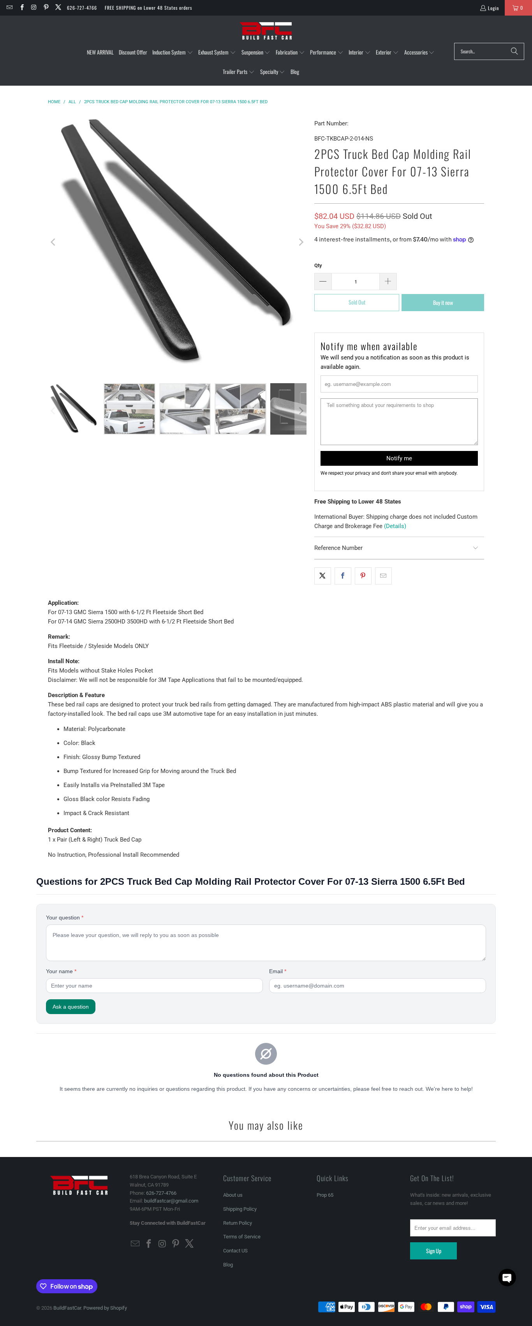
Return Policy (237, 1223)
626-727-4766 (82, 7)
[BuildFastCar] (266, 31)
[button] (172, 52)
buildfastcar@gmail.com (171, 1201)
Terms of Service (242, 1237)
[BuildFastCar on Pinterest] (45, 7)
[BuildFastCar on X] (58, 7)
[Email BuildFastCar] (9, 7)
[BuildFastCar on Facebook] (21, 7)
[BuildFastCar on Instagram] (33, 7)
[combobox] (489, 51)
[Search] (514, 51)
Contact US (235, 1251)
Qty (318, 265)
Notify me (399, 458)
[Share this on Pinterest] (363, 576)
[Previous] (54, 242)
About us (233, 1195)
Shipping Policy (240, 1209)
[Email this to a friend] (383, 576)
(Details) (395, 526)
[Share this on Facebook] (343, 576)
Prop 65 (325, 1195)
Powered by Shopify (105, 1308)
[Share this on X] (322, 576)
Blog (228, 1265)
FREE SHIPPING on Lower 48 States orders (148, 7)
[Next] (300, 242)
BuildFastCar (67, 1308)
